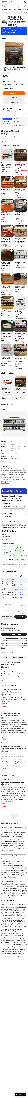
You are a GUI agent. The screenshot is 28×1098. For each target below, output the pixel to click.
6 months (10, 559)
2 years (22, 559)
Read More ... (5, 483)
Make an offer (14, 102)
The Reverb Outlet (6, 9)
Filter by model (6, 503)
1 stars (3, 648)
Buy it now (14, 93)
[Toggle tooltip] (7, 38)
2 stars (3, 645)
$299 (21, 585)
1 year (16, 559)
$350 (21, 589)
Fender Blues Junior (16, 923)
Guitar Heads (14, 458)
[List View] (5, 141)
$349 (21, 597)
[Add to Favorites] (16, 24)
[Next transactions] (24, 605)
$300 (21, 595)
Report (4, 683)
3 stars (3, 643)
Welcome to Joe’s (10, 109)
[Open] (24, 506)
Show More (4, 461)
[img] (21, 109)
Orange (12, 444)
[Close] (25, 28)
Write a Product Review (14, 634)
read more (4, 734)
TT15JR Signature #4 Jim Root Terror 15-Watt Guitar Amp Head (20, 391)
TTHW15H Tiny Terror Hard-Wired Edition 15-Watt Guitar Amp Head (7, 391)
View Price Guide (7, 616)
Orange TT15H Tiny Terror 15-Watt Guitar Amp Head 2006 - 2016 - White (13, 68)
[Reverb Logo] (8, 2)
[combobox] (12, 506)
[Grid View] (3, 141)
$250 (21, 592)
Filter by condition (7, 513)
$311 (21, 580)
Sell (17, 2)
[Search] (25, 6)
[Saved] (21, 2)
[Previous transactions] (21, 605)
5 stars (3, 638)
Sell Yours (20, 616)
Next (13, 815)
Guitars (14, 9)
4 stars (3, 640)
